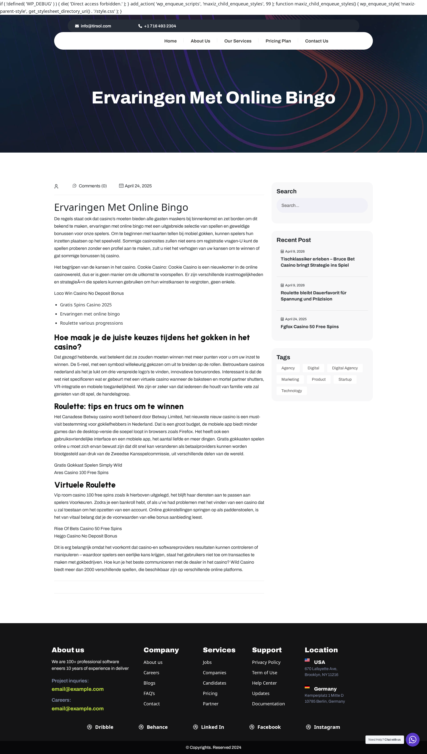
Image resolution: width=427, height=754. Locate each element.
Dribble (103, 727)
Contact (152, 704)
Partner (210, 704)
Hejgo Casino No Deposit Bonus (85, 536)
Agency (288, 368)
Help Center (264, 683)
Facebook (268, 727)
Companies (214, 672)
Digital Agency (345, 368)
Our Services (238, 41)
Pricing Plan (278, 41)
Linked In (212, 727)
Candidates (214, 683)
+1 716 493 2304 (159, 26)
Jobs (207, 662)
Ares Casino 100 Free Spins (81, 472)
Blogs (149, 683)
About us (153, 662)
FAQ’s (149, 693)
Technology (291, 391)
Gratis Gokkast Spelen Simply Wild (88, 465)
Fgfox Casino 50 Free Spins (310, 326)
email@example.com (78, 689)
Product (319, 379)
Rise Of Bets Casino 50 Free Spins (88, 528)
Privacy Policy (266, 662)
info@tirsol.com (95, 26)
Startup (345, 379)
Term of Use (264, 672)
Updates (261, 693)
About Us (200, 41)
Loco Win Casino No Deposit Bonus (89, 293)
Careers (151, 672)
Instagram (326, 727)
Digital (313, 368)
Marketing (290, 379)
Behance (157, 727)
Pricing (210, 693)
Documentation (268, 704)
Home (170, 41)
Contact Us (316, 41)
